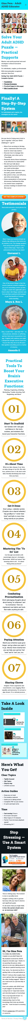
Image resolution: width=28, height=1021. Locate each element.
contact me (11, 1011)
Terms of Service (7, 1018)
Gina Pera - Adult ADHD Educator (11, 5)
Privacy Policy (18, 1018)
